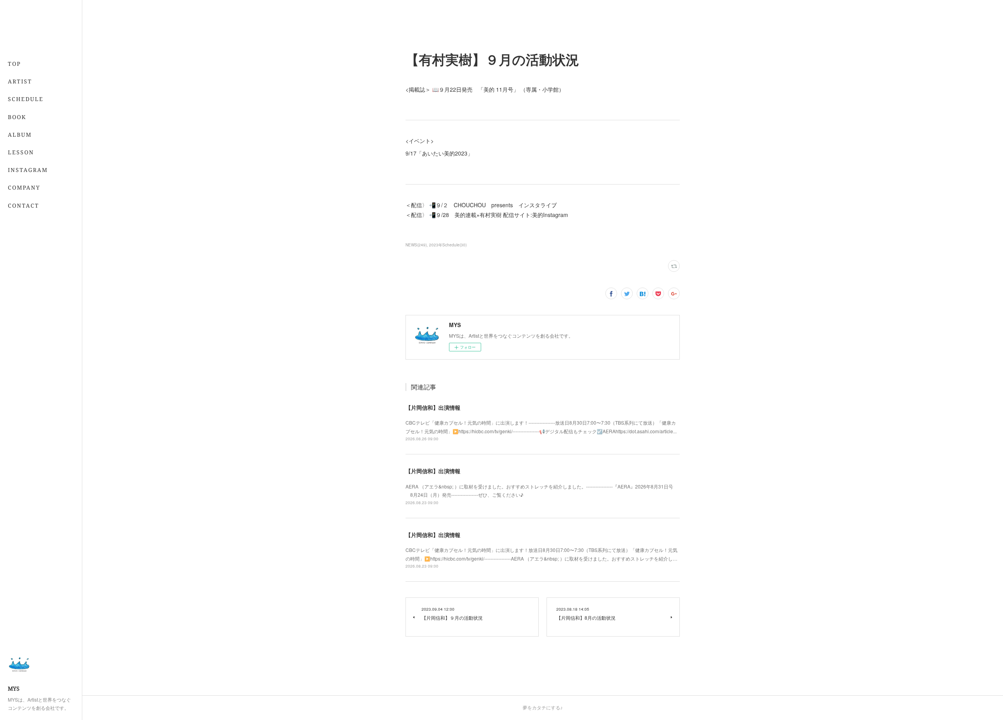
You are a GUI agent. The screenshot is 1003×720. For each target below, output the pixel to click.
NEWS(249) (416, 245)
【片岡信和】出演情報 (433, 407)
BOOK (17, 117)
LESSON (21, 152)
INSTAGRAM (28, 170)
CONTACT (23, 205)
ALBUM (20, 134)
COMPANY (24, 187)
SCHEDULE (25, 99)
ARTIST (20, 81)
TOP (14, 63)
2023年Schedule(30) (448, 245)
